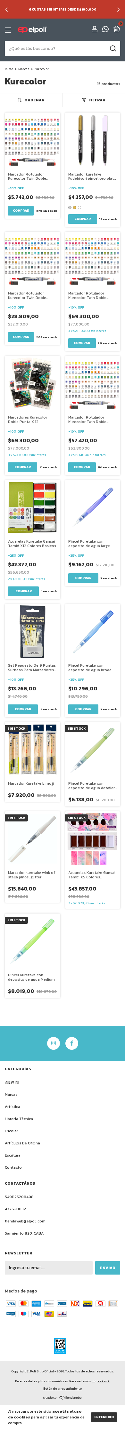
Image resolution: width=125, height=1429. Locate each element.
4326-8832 (15, 1209)
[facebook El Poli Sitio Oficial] (71, 1043)
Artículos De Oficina (22, 1143)
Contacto (13, 1167)
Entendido (104, 1417)
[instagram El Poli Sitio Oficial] (53, 1043)
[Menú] (9, 30)
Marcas (23, 69)
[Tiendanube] (63, 1398)
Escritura (13, 1155)
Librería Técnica (19, 1119)
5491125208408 (19, 1197)
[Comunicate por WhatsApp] (105, 30)
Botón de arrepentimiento (62, 1388)
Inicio (9, 69)
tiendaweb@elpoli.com (25, 1221)
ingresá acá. (101, 1381)
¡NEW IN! (12, 1082)
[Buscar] (112, 48)
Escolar (11, 1131)
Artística (12, 1107)
